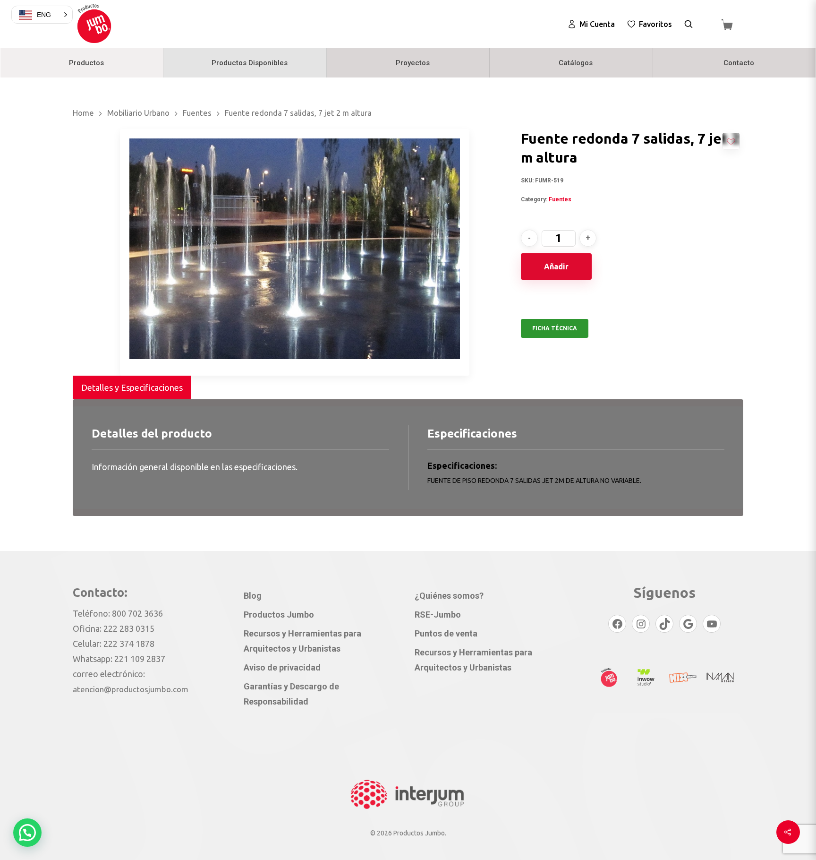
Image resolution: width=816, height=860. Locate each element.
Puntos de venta (446, 633)
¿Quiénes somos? (449, 596)
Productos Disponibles (250, 63)
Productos (86, 63)
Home (83, 113)
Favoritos (655, 24)
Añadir (556, 266)
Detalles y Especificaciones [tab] (132, 387)
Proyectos (413, 63)
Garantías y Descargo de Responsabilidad (291, 693)
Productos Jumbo (279, 614)
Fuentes (197, 113)
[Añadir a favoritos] (731, 141)
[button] (27, 832)
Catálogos (576, 63)
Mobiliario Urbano (138, 113)
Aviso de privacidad (282, 667)
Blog (253, 596)
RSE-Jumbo (438, 614)
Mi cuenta (597, 24)
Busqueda (688, 24)
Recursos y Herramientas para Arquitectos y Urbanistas (302, 641)
